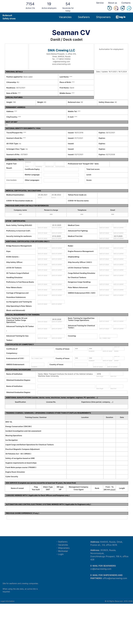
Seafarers (84, 17)
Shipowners (103, 17)
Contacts (125, 2)
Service (100, 2)
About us (112, 2)
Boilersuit (7, 15)
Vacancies (65, 17)
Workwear (63, 551)
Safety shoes (9, 18)
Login (61, 554)
